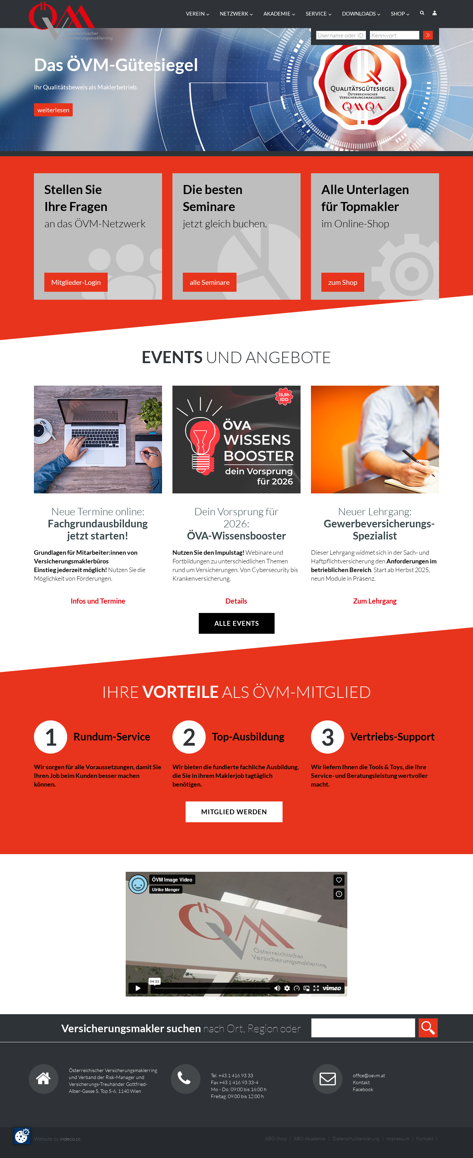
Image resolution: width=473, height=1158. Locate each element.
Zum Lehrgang (374, 601)
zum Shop (342, 282)
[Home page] (71, 19)
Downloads (359, 13)
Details (236, 601)
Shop (398, 13)
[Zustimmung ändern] (22, 1136)
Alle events (236, 623)
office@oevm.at (369, 1075)
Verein (195, 13)
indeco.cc (70, 1138)
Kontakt (361, 1082)
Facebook (363, 1089)
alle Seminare (210, 282)
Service (316, 13)
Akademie (277, 13)
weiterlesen (53, 110)
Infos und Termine (98, 601)
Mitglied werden (234, 812)
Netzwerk (234, 13)
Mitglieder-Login (76, 282)
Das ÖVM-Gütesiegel (116, 64)
